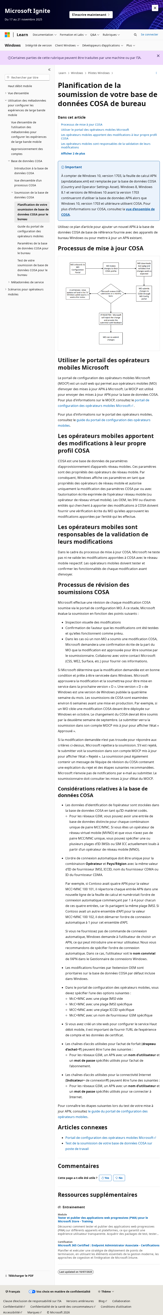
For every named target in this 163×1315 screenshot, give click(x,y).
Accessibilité (11, 1312)
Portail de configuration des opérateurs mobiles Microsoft (109, 1137)
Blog (102, 1301)
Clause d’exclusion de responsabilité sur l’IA (32, 1301)
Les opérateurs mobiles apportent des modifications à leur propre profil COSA (109, 136)
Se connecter (149, 34)
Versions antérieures (80, 1301)
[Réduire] (49, 69)
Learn (62, 73)
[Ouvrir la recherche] (135, 34)
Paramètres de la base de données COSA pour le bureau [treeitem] (33, 248)
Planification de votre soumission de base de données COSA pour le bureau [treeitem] (33, 212)
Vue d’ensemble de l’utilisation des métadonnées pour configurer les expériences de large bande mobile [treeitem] (29, 132)
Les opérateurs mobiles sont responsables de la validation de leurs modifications (105, 145)
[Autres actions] (156, 73)
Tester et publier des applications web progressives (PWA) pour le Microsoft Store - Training (103, 1219)
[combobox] (27, 77)
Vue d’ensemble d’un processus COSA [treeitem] (28, 183)
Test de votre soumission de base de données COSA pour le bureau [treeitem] (32, 267)
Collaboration (121, 1301)
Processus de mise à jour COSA (81, 124)
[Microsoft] (7, 34)
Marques (33, 1312)
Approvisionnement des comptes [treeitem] (27, 151)
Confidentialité (13, 1306)
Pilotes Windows (99, 73)
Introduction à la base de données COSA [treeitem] (31, 170)
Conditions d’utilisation (116, 1306)
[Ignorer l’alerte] (155, 8)
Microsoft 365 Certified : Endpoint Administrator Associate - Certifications (108, 1245)
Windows (77, 73)
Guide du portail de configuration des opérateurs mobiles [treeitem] (30, 231)
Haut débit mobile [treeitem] (20, 86)
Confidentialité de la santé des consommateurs (61, 1306)
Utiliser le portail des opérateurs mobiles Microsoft (95, 130)
